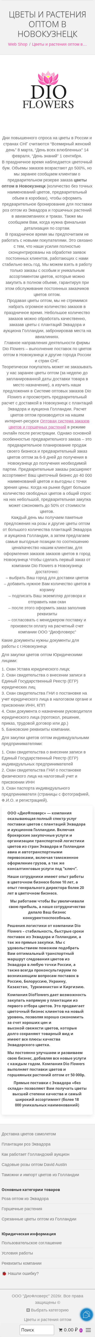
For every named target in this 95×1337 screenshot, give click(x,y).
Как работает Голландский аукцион (35, 1154)
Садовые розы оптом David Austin (34, 1164)
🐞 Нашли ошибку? (20, 1273)
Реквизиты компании (22, 1263)
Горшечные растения (22, 1209)
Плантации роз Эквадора (26, 1144)
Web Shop (17, 44)
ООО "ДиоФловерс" (31, 1296)
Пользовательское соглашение (32, 1243)
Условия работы (17, 1253)
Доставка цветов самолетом (29, 1134)
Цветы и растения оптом (47, 1319)
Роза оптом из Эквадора (25, 1198)
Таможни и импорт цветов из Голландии (40, 1174)
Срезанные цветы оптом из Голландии (39, 1219)
